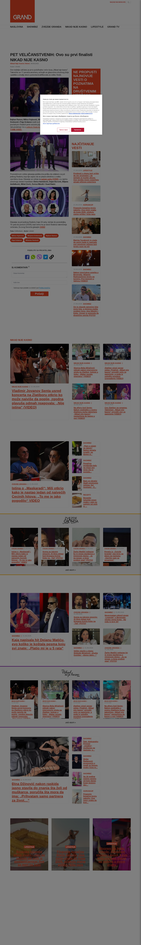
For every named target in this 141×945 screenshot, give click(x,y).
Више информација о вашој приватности (80, 113)
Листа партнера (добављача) (51, 123)
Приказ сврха (63, 130)
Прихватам (77, 130)
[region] (71, 114)
